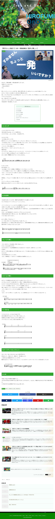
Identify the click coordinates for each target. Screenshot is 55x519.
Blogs (24, 515)
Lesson (4, 388)
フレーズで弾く (20, 112)
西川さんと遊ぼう (13, 388)
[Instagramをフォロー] (27, 400)
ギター (8, 388)
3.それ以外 (19, 110)
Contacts (43, 515)
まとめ (18, 119)
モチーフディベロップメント (22, 117)
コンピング (19, 108)
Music (33, 515)
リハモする (19, 115)
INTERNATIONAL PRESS (17, 515)
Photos (40, 515)
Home (11, 515)
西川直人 (18, 388)
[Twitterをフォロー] (17, 400)
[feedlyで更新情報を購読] (48, 400)
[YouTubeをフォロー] (38, 400)
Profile (30, 515)
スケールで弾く (20, 114)
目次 (26, 106)
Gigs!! (27, 515)
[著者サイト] (7, 400)
